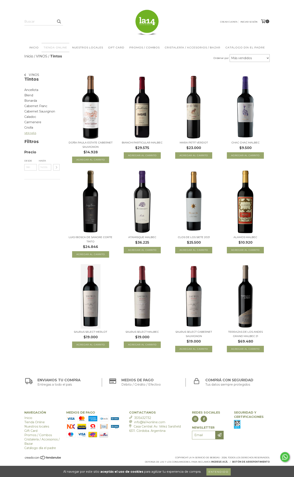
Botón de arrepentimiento (251, 461)
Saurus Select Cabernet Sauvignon (193, 334)
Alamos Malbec (245, 237)
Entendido (219, 471)
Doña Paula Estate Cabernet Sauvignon (91, 144)
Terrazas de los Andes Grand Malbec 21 (245, 334)
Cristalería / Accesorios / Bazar (192, 47)
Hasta (42, 160)
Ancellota (31, 90)
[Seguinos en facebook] (204, 419)
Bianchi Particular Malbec (142, 142)
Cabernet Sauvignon (39, 111)
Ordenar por (221, 58)
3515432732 (142, 418)
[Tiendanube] (43, 458)
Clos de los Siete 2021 (194, 237)
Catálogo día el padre (245, 47)
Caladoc (30, 117)
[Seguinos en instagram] (195, 419)
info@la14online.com (149, 422)
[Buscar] (58, 21)
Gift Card (116, 47)
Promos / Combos (144, 47)
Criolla (28, 127)
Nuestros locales (87, 47)
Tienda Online (55, 47)
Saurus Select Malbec (142, 331)
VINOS (33, 75)
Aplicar (56, 167)
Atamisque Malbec (142, 237)
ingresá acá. (219, 461)
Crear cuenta (228, 21)
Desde (28, 160)
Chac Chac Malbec (245, 142)
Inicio (34, 47)
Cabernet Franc (35, 106)
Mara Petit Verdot (194, 142)
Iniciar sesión (248, 21)
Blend (28, 95)
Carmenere (32, 122)
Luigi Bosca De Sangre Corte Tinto (90, 239)
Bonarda (30, 101)
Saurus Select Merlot (90, 331)
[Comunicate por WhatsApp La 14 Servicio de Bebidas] (285, 457)
